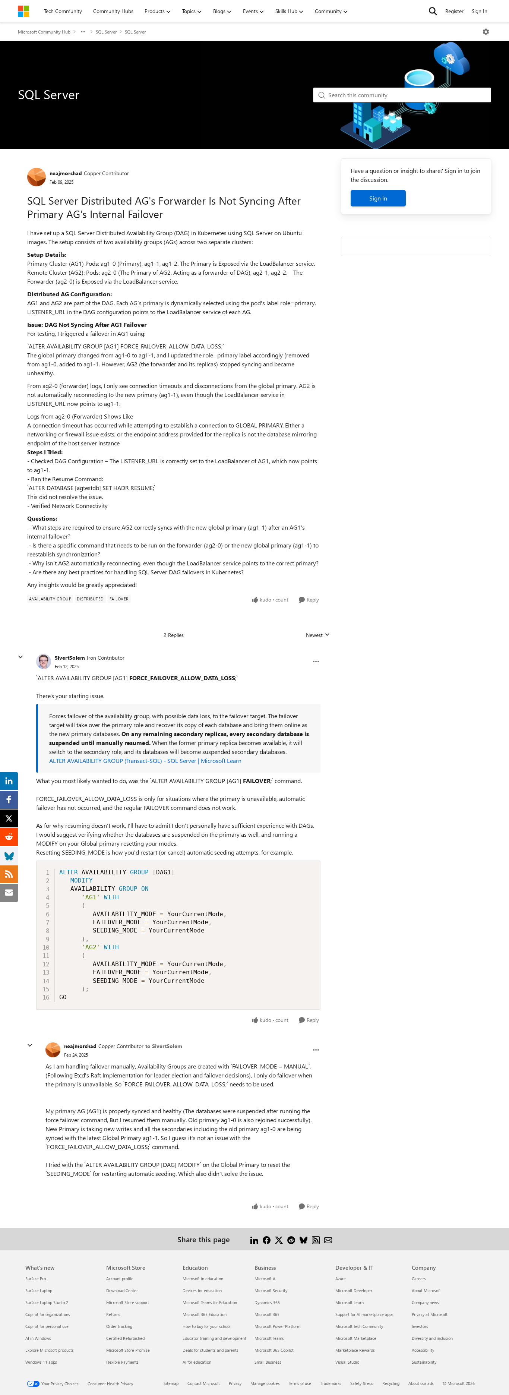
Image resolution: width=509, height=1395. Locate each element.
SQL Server (106, 32)
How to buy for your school (207, 1326)
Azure (340, 1278)
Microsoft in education (203, 1278)
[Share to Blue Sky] (303, 1239)
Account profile (119, 1278)
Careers (419, 1278)
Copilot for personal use (47, 1326)
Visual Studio (347, 1362)
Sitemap (171, 1383)
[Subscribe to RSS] (316, 1239)
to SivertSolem (163, 1046)
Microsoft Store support (127, 1302)
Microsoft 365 (267, 1314)
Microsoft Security (271, 1290)
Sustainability (424, 1362)
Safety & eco (361, 1383)
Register (454, 11)
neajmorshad (66, 173)
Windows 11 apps (41, 1362)
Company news (425, 1302)
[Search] (433, 11)
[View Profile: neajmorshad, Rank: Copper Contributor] (36, 177)
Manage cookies (265, 1383)
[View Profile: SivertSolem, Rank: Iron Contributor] (43, 661)
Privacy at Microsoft (430, 1314)
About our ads (421, 1383)
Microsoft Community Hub (44, 32)
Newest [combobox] (318, 635)
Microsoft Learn (349, 1302)
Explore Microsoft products (49, 1350)
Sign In (479, 11)
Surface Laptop (38, 1290)
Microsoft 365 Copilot (274, 1350)
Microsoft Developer (353, 1290)
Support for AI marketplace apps (364, 1314)
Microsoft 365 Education (205, 1314)
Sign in (378, 198)
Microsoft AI (265, 1278)
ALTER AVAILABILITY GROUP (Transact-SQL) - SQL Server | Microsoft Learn (145, 760)
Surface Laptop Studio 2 (46, 1302)
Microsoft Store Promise (128, 1350)
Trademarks (330, 1383)
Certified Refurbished (125, 1338)
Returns (113, 1314)
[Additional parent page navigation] (83, 31)
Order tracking (119, 1326)
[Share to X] (279, 1239)
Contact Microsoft (203, 1383)
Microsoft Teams (269, 1338)
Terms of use (300, 1383)
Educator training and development (214, 1338)
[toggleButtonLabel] (486, 31)
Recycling (390, 1383)
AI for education (197, 1362)
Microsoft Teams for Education (210, 1302)
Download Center (122, 1290)
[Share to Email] (328, 1239)
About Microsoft (426, 1290)
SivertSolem (70, 657)
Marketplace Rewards (355, 1350)
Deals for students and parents (210, 1350)
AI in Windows (38, 1338)
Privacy (235, 1383)
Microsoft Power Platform (277, 1326)
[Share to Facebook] (267, 1239)
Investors (420, 1326)
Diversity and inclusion (432, 1338)
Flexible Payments (122, 1362)
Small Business (268, 1362)
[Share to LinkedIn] (254, 1239)
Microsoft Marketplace (355, 1338)
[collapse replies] (20, 657)
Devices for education (202, 1290)
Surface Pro (35, 1278)
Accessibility (423, 1350)
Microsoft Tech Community (359, 1326)
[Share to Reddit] (291, 1239)
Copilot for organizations (47, 1314)
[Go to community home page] (23, 11)
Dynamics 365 (267, 1302)
